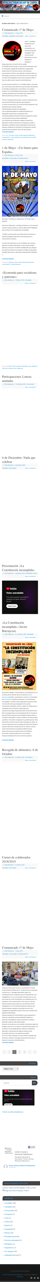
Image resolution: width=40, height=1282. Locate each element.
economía (5, 368)
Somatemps (8, 699)
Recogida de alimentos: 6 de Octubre (20, 751)
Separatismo (8, 1248)
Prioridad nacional (22, 158)
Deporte (7, 1225)
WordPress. (20, 1277)
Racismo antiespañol (11, 1240)
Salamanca (10, 139)
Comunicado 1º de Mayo (18, 29)
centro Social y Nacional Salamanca (25, 135)
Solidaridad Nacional (11, 1255)
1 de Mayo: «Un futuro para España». (20, 149)
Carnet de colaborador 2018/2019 (16, 859)
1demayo (11, 262)
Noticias (7, 1233)
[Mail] (31, 4)
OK (34, 1083)
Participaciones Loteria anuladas (16, 378)
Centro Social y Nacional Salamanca (22, 1165)
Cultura (35, 573)
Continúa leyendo (8, 132)
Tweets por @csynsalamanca (12, 1112)
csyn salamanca (25, 137)
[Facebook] (34, 4)
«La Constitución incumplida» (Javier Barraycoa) (14, 626)
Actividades (5, 36)
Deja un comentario (30, 36)
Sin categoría (28, 757)
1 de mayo (11, 135)
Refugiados (8, 1244)
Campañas (12, 36)
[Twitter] (37, 4)
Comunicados (19, 36)
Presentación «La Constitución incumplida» (18, 568)
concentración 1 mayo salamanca (11, 137)
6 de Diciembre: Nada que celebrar (18, 459)
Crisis (6, 1218)
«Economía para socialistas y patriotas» (19, 274)
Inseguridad (8, 1229)
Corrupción (8, 1214)
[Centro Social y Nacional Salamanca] (9, 1150)
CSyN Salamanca (22, 23)
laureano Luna (12, 368)
